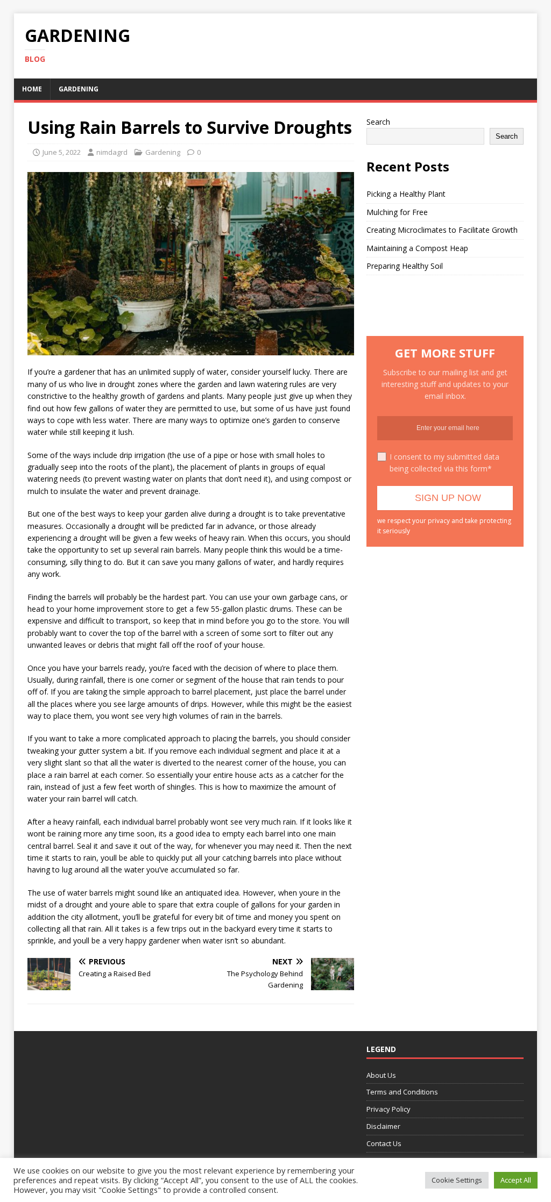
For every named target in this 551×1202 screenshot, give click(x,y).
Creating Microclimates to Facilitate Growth (442, 230)
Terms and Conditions (402, 1092)
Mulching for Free (397, 212)
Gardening (78, 89)
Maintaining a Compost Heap (417, 248)
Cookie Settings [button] (457, 1180)
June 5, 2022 (62, 152)
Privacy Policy (388, 1109)
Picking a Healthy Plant (406, 194)
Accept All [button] (515, 1180)
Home (32, 89)
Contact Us (383, 1143)
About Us (381, 1075)
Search (378, 122)
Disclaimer (383, 1126)
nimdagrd (112, 152)
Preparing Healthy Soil (404, 266)
